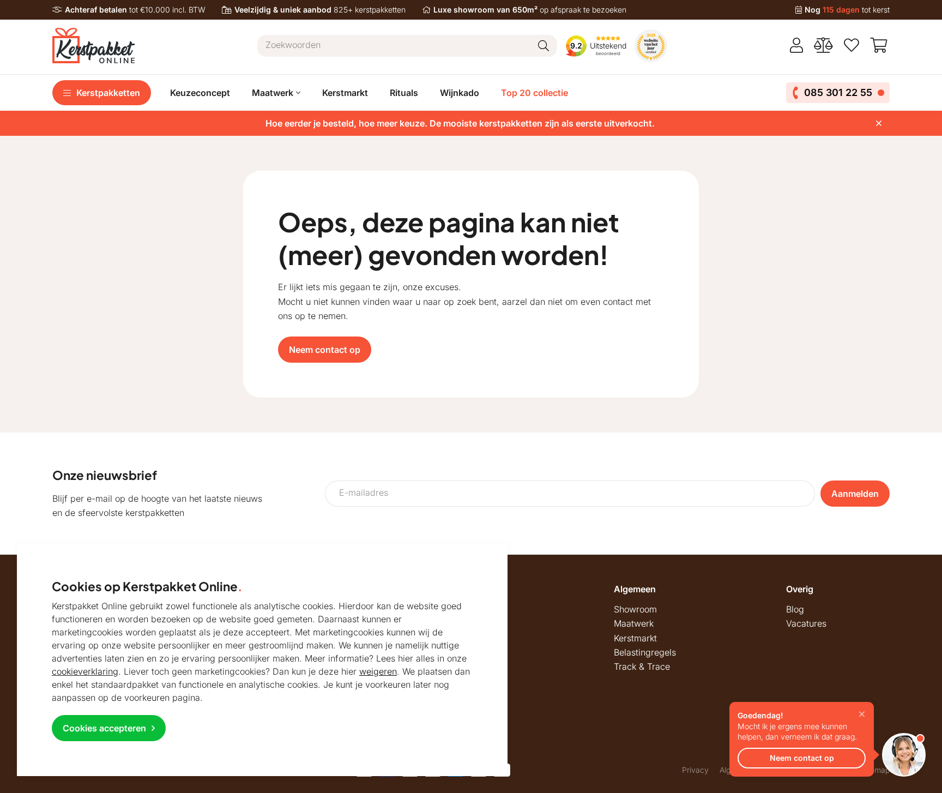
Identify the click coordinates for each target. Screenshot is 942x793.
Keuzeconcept (200, 92)
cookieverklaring (85, 671)
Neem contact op (324, 349)
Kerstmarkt (345, 92)
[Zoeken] (543, 46)
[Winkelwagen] (880, 45)
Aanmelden (855, 493)
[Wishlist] (851, 45)
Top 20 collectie (534, 92)
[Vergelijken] (823, 45)
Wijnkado (459, 92)
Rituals (404, 92)
